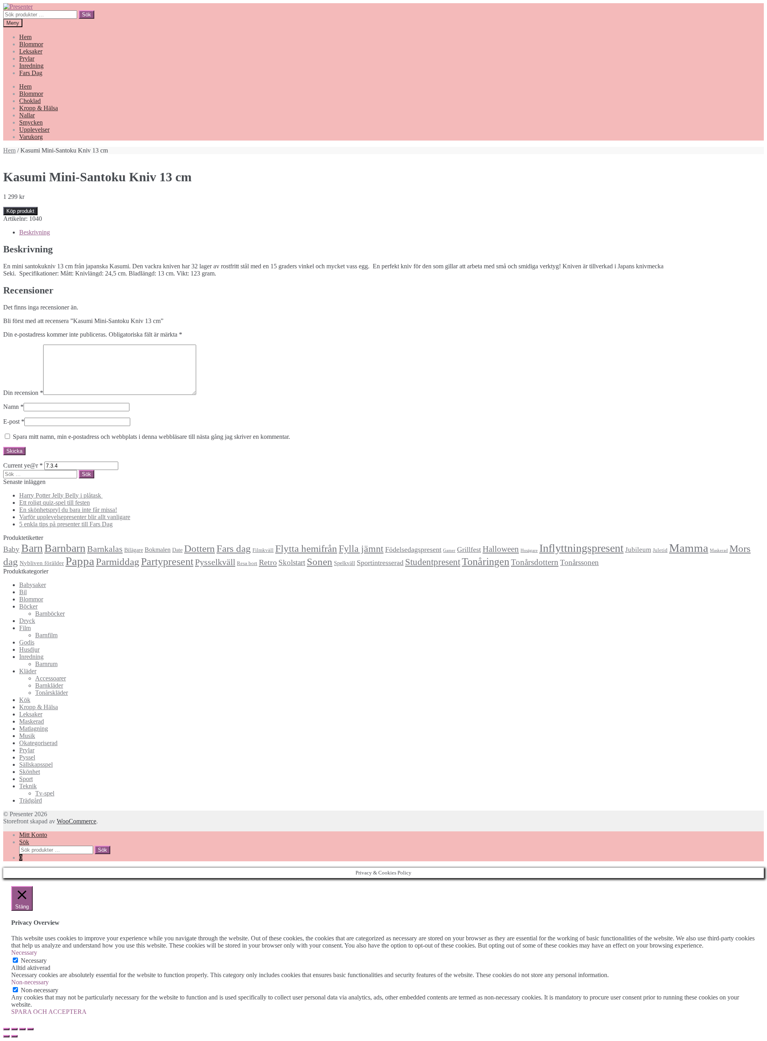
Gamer (449, 550)
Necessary (34, 960)
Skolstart (291, 562)
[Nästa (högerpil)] (14, 1036)
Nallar (27, 115)
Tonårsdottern (534, 562)
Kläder (27, 671)
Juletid (660, 550)
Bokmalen (158, 549)
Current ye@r (23, 465)
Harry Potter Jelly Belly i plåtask (61, 495)
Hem (25, 37)
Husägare (529, 550)
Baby (11, 549)
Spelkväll (344, 563)
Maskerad (719, 550)
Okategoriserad (38, 743)
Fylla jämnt (361, 548)
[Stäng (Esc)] (6, 1029)
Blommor (31, 44)
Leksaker (30, 51)
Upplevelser (34, 129)
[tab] (391, 232)
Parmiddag (117, 561)
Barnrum (46, 663)
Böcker (28, 606)
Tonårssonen (579, 562)
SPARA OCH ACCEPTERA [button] (49, 1011)
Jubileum (638, 549)
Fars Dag (30, 72)
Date (177, 550)
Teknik (28, 786)
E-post (13, 421)
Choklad (30, 100)
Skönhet (29, 771)
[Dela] (14, 1029)
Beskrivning (34, 232)
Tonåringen (485, 561)
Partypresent (167, 561)
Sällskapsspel (36, 764)
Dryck (27, 620)
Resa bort (247, 563)
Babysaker (32, 584)
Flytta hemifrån (306, 548)
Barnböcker (50, 613)
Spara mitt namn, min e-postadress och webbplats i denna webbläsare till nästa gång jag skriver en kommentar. (151, 436)
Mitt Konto (33, 834)
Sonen (319, 561)
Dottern (199, 548)
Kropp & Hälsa (38, 108)
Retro (268, 562)
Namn (13, 406)
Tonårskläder (51, 692)
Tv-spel (44, 793)
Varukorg (31, 136)
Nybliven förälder (42, 562)
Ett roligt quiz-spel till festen (54, 502)
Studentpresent (432, 562)
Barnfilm (46, 635)
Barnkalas (105, 549)
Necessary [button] (24, 952)
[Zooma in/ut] (30, 1029)
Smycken (31, 122)
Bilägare (133, 550)
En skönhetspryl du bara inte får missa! (68, 509)
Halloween (501, 549)
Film (25, 628)
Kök (24, 699)
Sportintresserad (380, 563)
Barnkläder (49, 685)
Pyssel (27, 757)
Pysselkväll (215, 562)
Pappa (80, 561)
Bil (23, 592)
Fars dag (234, 548)
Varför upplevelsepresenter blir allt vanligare (74, 517)
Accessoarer (50, 678)
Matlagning (33, 728)
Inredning (31, 65)
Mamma (688, 547)
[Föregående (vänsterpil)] (6, 1036)
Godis (26, 642)
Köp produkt (20, 211)
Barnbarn (64, 548)
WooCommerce (76, 821)
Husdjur (29, 649)
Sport (26, 778)
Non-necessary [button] (30, 982)
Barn (32, 548)
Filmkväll (263, 550)
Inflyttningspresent (581, 548)
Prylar (26, 58)
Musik (27, 735)
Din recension (23, 392)
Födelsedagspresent (413, 549)
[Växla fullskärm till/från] (22, 1029)
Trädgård (30, 800)
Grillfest (469, 549)
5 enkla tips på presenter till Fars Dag (66, 524)
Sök (86, 15)
